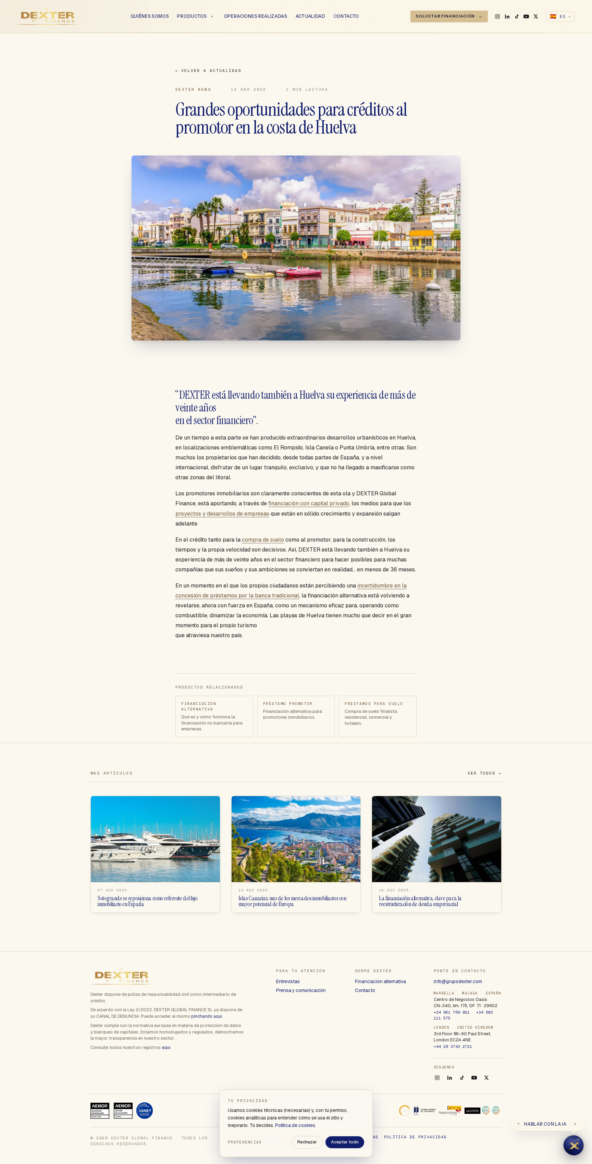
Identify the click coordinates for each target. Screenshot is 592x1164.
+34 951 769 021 (452, 1012)
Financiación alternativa (380, 981)
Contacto (346, 16)
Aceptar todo (345, 1142)
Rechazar (307, 1142)
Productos (192, 16)
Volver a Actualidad (208, 70)
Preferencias (245, 1142)
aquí (166, 1047)
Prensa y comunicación (301, 990)
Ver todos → (485, 773)
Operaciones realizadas (255, 16)
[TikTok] (516, 16)
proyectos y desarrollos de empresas (222, 513)
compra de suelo (263, 539)
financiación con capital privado (308, 503)
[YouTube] (526, 16)
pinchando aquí (206, 1016)
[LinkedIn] (507, 16)
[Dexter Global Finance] (47, 16)
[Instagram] (497, 16)
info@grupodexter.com (458, 981)
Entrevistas (288, 981)
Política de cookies (295, 1125)
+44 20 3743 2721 (453, 1046)
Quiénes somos (150, 16)
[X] (536, 16)
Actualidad (310, 16)
